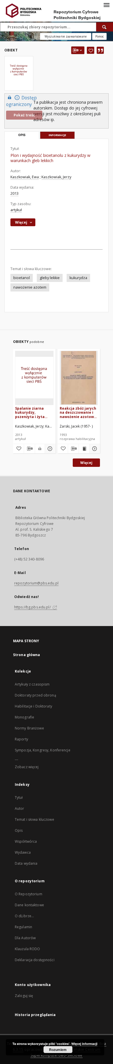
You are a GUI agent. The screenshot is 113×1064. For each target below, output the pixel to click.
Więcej (86, 462)
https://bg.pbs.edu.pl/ (33, 607)
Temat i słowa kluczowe (34, 819)
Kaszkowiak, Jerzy (56, 176)
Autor (19, 808)
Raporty (21, 739)
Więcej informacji (84, 1043)
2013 (14, 193)
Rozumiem (58, 1049)
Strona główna (26, 654)
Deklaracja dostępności (34, 959)
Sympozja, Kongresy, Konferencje (42, 750)
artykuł (16, 209)
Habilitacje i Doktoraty (33, 706)
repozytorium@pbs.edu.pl (36, 583)
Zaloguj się (24, 995)
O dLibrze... (24, 915)
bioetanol (21, 277)
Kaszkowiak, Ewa (24, 176)
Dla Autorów (25, 937)
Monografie (24, 717)
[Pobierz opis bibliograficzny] (29, 448)
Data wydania (26, 863)
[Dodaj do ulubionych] (90, 50)
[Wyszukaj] (104, 26)
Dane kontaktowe (29, 905)
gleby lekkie (50, 277)
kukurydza (78, 277)
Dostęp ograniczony (21, 101)
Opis (19, 830)
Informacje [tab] (57, 135)
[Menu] (106, 4)
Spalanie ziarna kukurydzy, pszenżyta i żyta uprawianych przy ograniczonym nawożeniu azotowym (31, 412)
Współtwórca (26, 841)
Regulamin (23, 926)
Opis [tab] (21, 135)
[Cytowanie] (100, 50)
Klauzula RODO (27, 948)
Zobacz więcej (27, 766)
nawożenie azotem (29, 287)
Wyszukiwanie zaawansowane (66, 36)
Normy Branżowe (29, 728)
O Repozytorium (28, 894)
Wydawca (23, 852)
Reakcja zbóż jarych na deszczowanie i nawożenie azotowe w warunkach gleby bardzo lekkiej (78, 412)
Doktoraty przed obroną (35, 695)
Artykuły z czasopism (32, 684)
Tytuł (19, 797)
